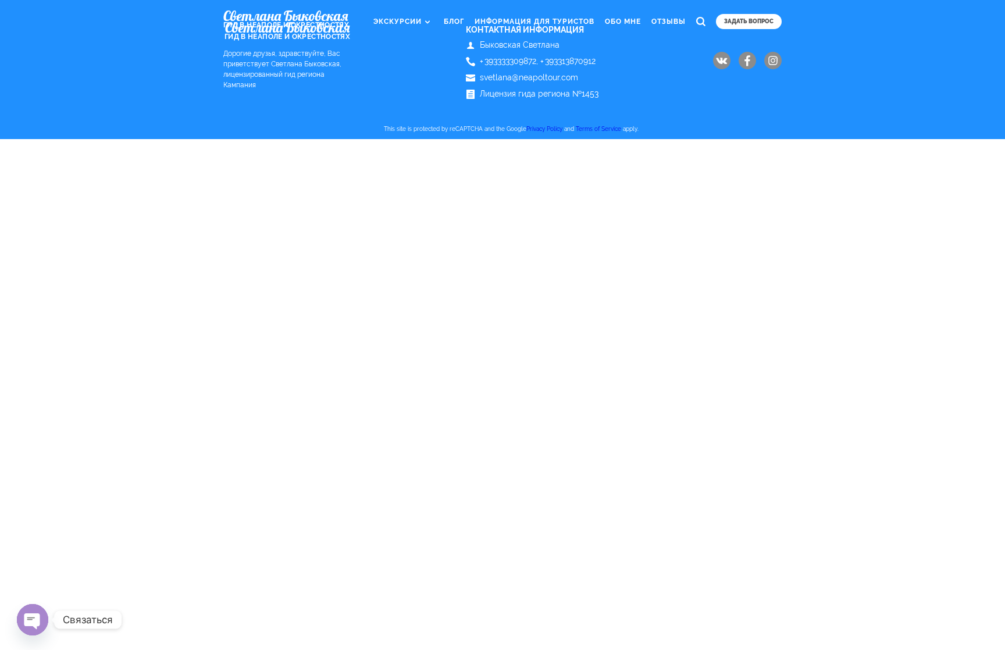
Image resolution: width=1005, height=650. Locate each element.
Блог (454, 21)
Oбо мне (623, 21)
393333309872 (508, 61)
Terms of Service (598, 129)
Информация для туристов (534, 21)
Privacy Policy (544, 129)
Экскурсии (397, 21)
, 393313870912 (566, 61)
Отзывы (668, 21)
